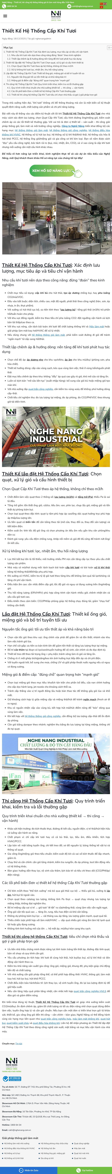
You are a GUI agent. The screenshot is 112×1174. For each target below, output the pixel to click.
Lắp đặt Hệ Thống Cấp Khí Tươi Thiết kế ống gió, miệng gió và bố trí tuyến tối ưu (45, 73)
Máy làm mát (96, 326)
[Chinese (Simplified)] (101, 3)
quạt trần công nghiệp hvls (56, 1018)
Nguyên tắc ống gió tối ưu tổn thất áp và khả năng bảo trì (38, 76)
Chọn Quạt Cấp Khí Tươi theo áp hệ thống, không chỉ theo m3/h (42, 66)
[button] (5, 16)
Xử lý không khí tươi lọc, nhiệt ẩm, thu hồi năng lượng (37, 69)
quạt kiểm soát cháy (18, 1023)
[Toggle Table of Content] (108, 47)
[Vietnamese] (101, 7)
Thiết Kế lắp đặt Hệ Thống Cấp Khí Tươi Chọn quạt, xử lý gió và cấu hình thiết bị (44, 62)
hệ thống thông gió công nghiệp (68, 130)
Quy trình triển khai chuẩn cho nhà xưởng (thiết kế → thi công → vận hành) (47, 87)
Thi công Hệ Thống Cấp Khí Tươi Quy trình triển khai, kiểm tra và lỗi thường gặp (44, 84)
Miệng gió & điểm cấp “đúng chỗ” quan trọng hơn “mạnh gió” (40, 80)
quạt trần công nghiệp (40, 389)
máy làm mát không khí (86, 1018)
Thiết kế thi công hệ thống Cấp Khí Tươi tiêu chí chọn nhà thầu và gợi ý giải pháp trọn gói (54, 94)
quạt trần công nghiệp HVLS (90, 991)
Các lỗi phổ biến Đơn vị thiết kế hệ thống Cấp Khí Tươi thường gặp (43, 91)
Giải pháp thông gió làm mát (20, 1138)
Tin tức (18, 1043)
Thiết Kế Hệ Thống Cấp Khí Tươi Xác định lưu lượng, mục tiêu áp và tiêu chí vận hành (47, 51)
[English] (105, 3)
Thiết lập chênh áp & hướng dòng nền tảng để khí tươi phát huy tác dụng (46, 58)
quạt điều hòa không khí (46, 1023)
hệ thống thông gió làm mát (31, 130)
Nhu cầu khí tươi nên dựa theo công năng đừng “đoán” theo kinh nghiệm (46, 55)
